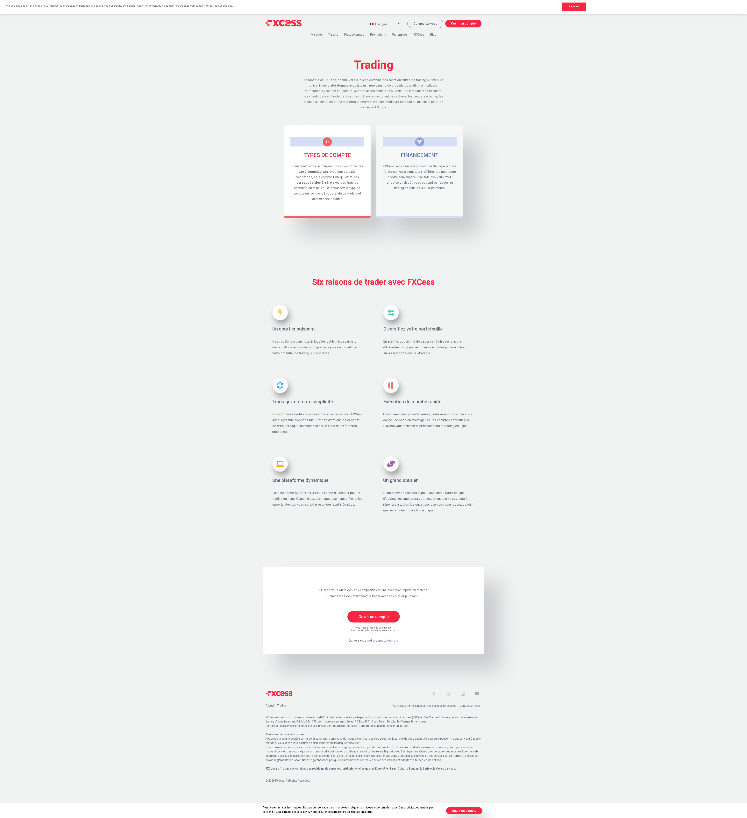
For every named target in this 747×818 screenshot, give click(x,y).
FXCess (418, 34)
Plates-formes (354, 34)
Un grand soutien (401, 480)
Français (380, 24)
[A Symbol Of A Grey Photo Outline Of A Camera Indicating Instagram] (463, 693)
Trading (333, 34)
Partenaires (400, 34)
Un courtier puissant (293, 329)
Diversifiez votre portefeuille (413, 329)
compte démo (385, 640)
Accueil (270, 705)
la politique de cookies (442, 705)
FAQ (394, 705)
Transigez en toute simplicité (302, 401)
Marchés (317, 34)
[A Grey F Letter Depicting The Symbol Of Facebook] (434, 693)
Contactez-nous (470, 705)
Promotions (378, 34)
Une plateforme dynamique (300, 480)
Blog (433, 34)
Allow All (574, 6)
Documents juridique (413, 705)
